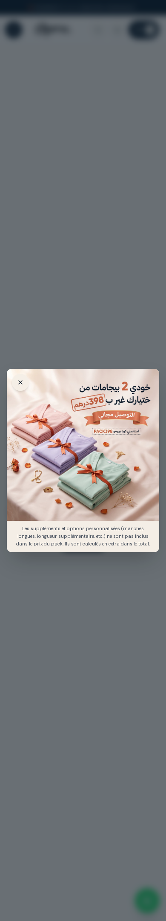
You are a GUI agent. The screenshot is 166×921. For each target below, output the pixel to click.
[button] (83, 445)
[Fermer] (20, 382)
